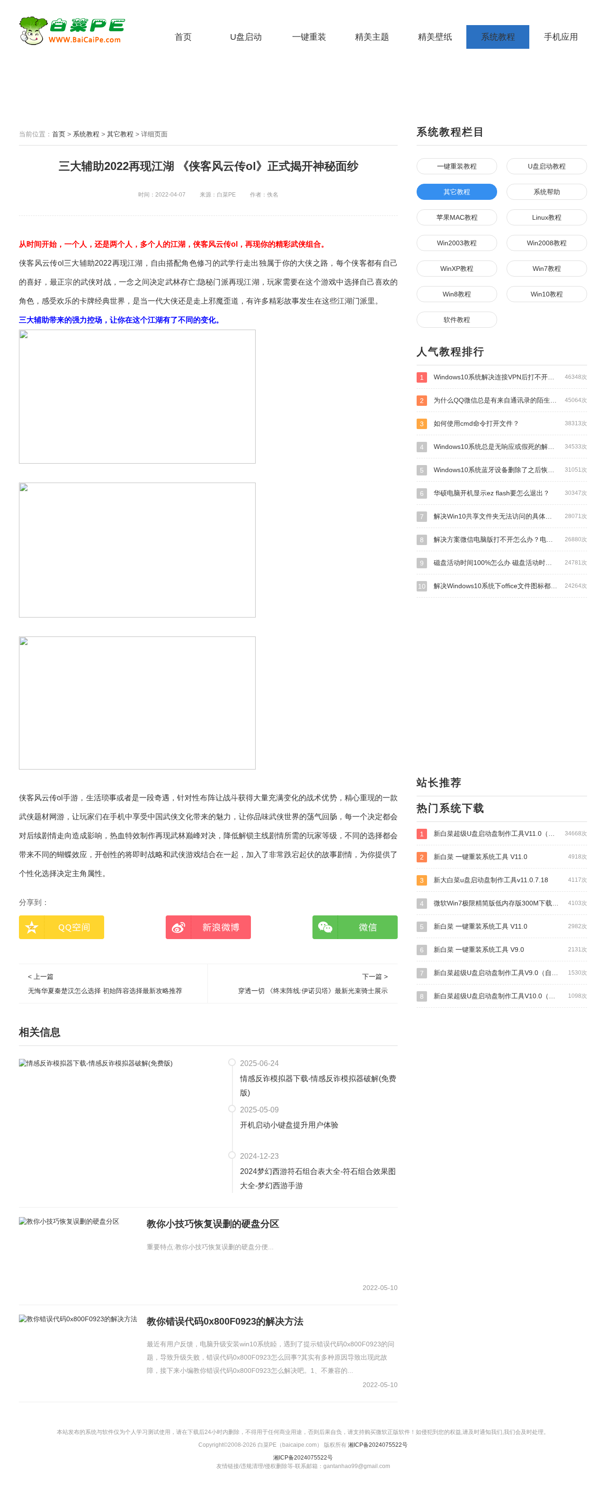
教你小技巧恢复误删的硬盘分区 (213, 1223)
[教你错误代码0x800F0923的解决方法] (78, 1319)
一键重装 (309, 37)
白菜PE (78, 31)
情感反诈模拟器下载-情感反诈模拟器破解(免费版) (318, 1086)
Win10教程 (547, 294)
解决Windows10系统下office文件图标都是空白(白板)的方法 (502, 586)
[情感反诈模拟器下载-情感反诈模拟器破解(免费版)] (96, 1062)
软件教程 (457, 319)
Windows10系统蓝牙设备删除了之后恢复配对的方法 (503, 470)
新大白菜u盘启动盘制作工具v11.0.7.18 (503, 880)
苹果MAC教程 (457, 217)
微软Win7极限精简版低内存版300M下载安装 (503, 903)
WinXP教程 (456, 268)
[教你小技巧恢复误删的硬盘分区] (69, 1221)
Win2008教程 (547, 243)
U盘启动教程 (547, 166)
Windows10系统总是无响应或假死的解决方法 (503, 447)
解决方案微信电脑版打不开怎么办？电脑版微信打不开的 (503, 540)
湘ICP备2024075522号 (378, 1445)
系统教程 (498, 37)
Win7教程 (547, 268)
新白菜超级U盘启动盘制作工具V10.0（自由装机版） (503, 996)
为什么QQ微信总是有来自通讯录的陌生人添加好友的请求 (503, 400)
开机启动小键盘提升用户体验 (289, 1125)
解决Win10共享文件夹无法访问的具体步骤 (503, 516)
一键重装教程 (457, 166)
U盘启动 (246, 37)
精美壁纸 (435, 37)
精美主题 (372, 37)
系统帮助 (547, 192)
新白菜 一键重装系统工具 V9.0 (503, 950)
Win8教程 (457, 294)
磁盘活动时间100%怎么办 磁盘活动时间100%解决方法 (503, 563)
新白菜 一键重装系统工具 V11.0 (503, 857)
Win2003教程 (457, 243)
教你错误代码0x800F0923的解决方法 (225, 1321)
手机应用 (561, 37)
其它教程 (120, 134)
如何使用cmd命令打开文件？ (503, 424)
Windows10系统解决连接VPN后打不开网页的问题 (503, 377)
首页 (183, 37)
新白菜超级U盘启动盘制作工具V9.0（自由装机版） (503, 973)
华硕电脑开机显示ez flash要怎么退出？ (503, 493)
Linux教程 (546, 217)
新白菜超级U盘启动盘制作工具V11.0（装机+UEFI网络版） (503, 834)
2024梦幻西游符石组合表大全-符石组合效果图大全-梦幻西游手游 (318, 1178)
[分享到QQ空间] (61, 927)
